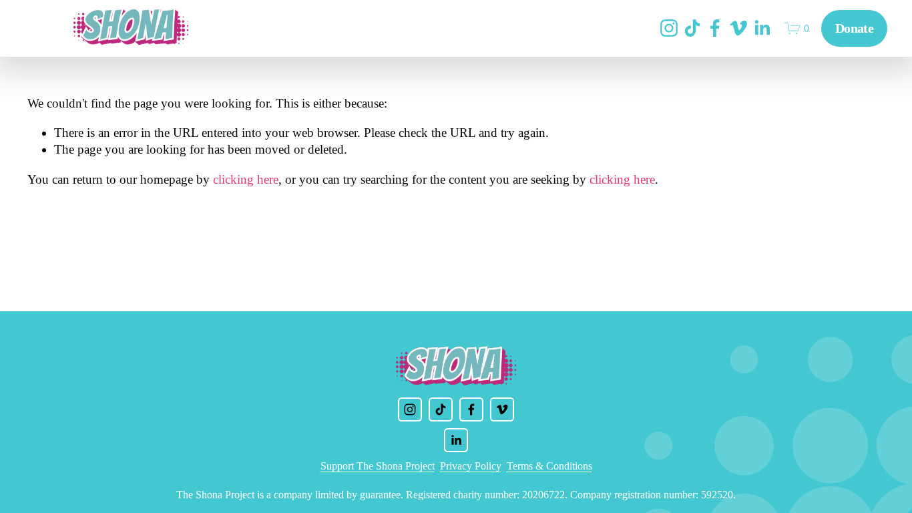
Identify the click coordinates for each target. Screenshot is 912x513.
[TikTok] (692, 28)
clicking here (245, 179)
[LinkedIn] (761, 28)
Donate (854, 28)
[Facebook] (715, 28)
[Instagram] (669, 28)
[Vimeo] (738, 28)
